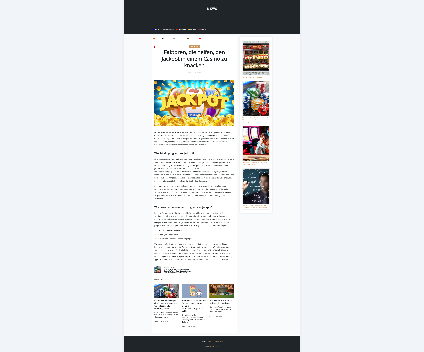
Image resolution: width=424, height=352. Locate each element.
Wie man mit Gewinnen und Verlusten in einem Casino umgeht (254, 163)
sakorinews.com (213, 346)
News (212, 9)
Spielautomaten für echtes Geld (252, 77)
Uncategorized (194, 46)
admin (189, 72)
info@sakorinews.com (214, 341)
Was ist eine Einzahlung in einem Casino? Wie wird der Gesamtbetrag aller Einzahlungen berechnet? (255, 120)
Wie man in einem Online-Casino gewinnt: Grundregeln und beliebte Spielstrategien (255, 206)
